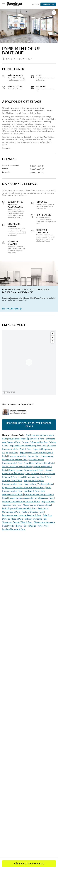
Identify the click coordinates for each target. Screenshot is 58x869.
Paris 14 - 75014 (24, 58)
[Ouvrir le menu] (3, 4)
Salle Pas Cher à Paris (12, 480)
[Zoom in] (52, 333)
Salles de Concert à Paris (36, 518)
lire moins (6, 148)
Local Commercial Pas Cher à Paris (35, 477)
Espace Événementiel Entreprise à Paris (28, 445)
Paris (9, 58)
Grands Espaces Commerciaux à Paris (25, 470)
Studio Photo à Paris (18, 525)
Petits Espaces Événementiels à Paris (19, 508)
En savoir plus (10, 309)
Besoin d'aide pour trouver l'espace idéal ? (29, 425)
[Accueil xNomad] (14, 4)
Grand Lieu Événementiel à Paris (39, 463)
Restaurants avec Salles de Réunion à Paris (21, 515)
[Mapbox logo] (9, 392)
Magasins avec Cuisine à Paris (37, 505)
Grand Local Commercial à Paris (17, 466)
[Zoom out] (52, 337)
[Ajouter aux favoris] (54, 12)
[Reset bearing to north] (52, 341)
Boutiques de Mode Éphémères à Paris (26, 438)
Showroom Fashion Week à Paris (17, 522)
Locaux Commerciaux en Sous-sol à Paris (21, 501)
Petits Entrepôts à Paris (33, 511)
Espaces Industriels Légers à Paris (23, 456)
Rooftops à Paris (31, 491)
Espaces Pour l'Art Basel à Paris (38, 484)
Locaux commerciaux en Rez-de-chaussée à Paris (31, 498)
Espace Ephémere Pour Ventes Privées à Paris (23, 487)
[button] (29, 41)
